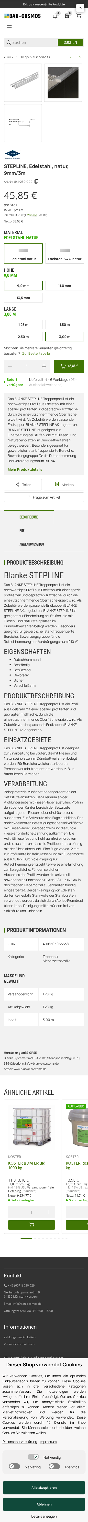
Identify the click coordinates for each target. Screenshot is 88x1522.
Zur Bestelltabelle (36, 353)
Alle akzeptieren (44, 1487)
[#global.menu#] (9, 26)
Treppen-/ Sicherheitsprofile (36, 57)
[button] (31, 1127)
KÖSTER (14, 1156)
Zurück (8, 57)
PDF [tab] (22, 530)
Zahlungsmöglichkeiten (19, 1337)
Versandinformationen (19, 1344)
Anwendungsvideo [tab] (32, 544)
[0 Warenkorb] (78, 15)
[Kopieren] (36, 181)
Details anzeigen (44, 1516)
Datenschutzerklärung (19, 1441)
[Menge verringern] (10, 366)
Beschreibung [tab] (29, 517)
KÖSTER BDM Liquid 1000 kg (26, 1165)
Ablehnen (44, 1504)
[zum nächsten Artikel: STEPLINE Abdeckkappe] (80, 57)
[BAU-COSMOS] (22, 15)
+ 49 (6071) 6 (16, 1285)
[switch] (33, 1457)
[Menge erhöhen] (44, 366)
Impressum (48, 1441)
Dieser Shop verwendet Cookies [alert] (44, 1364)
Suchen (70, 42)
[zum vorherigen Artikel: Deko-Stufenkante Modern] (71, 57)
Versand (32, 215)
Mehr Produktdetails (25, 469)
